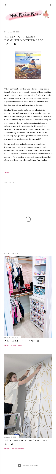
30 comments (16, 345)
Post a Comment (17, 449)
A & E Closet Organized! (21, 341)
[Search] (50, 4)
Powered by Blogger (30, 466)
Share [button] (6, 172)
